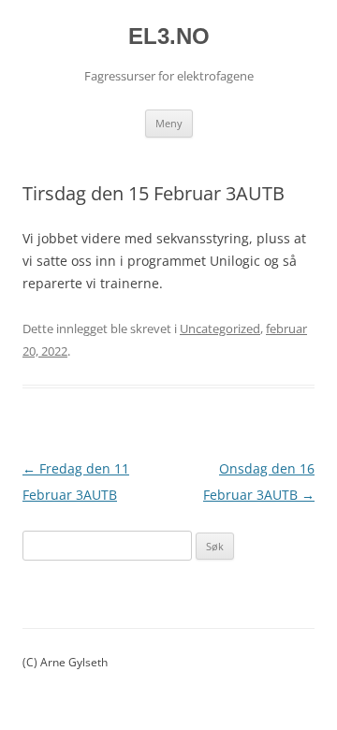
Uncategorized (220, 328)
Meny (169, 123)
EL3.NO (169, 36)
